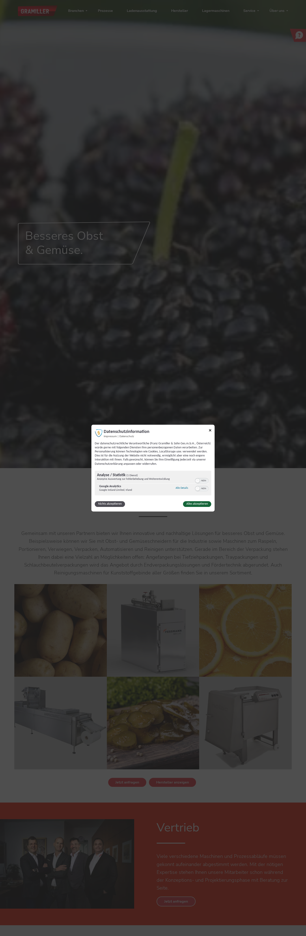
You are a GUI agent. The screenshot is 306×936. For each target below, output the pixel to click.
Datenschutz (126, 436)
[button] (198, 481)
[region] (153, 483)
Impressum (110, 436)
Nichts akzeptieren (110, 504)
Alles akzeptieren (197, 504)
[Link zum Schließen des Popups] (210, 431)
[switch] (201, 480)
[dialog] (153, 468)
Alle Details (182, 488)
